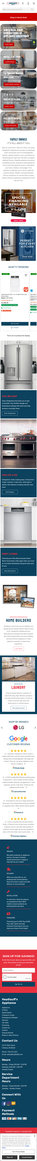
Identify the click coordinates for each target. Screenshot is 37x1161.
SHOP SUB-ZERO (10, 125)
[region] (18, 1147)
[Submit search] (32, 9)
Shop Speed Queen (18, 708)
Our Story (5, 1022)
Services (5, 1020)
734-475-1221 (12, 1052)
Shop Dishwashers (10, 571)
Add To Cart (15, 323)
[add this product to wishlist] (26, 275)
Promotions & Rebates (10, 1017)
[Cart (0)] (33, 3)
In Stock (5, 1010)
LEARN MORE (9, 62)
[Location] (22, 3)
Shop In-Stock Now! (18, 17)
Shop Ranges (10, 492)
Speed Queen (7, 1012)
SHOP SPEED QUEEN (12, 84)
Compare (16, 327)
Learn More (18, 649)
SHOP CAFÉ (9, 106)
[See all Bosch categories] (18, 727)
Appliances (6, 1007)
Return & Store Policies (10, 1035)
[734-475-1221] (28, 3)
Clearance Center (8, 1015)
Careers (5, 1030)
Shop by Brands (7, 1033)
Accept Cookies (27, 1157)
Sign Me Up (18, 984)
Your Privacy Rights (18, 1151)
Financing (5, 1025)
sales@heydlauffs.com (15, 1054)
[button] (3, 3)
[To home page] (13, 3)
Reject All (10, 1157)
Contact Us (6, 1028)
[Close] (34, 1136)
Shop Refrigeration (10, 413)
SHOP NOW (9, 44)
